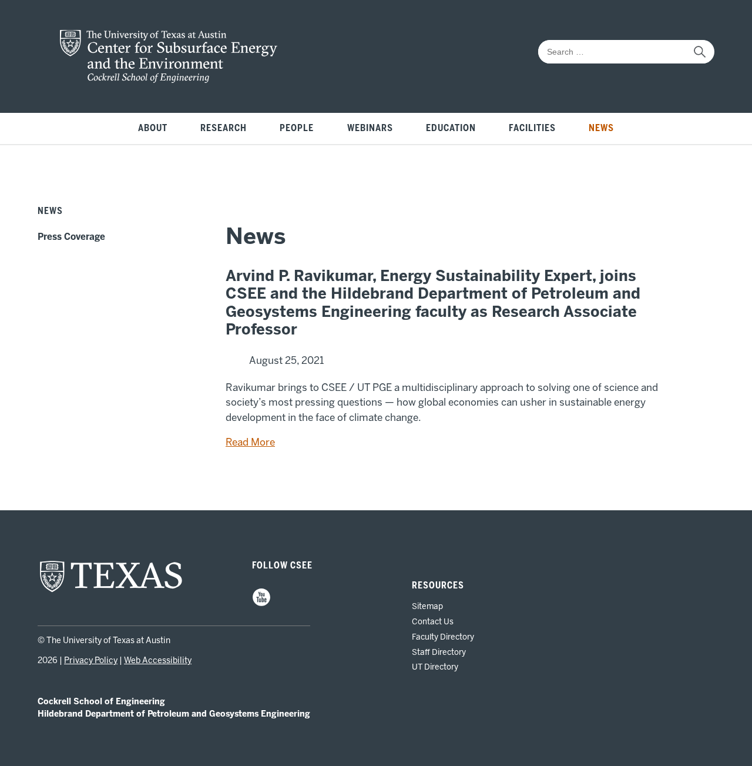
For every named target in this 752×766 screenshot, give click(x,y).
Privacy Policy (91, 660)
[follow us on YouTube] (261, 603)
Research (223, 128)
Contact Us (433, 621)
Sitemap (427, 606)
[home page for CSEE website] (168, 79)
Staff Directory (439, 652)
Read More (250, 442)
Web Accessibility (158, 660)
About (152, 128)
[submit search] (700, 52)
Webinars (370, 128)
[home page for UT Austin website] (111, 591)
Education (451, 128)
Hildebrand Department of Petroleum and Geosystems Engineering (174, 714)
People (297, 128)
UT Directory (435, 666)
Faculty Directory (443, 636)
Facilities (532, 128)
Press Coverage (71, 237)
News (601, 128)
